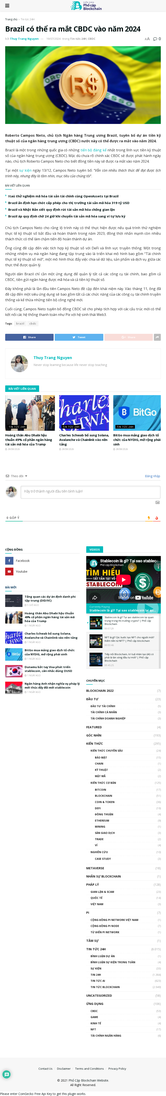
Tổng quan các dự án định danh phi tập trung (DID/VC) (50, 598)
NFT (93, 1029)
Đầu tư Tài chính (103, 706)
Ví (96, 845)
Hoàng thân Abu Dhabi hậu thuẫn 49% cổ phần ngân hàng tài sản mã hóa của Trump (28, 439)
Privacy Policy (117, 1069)
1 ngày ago (34, 625)
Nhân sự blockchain (103, 876)
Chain (99, 763)
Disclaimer (64, 1069)
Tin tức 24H (28, 19)
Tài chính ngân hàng (106, 1035)
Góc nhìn (93, 735)
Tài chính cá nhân (104, 712)
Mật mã (100, 776)
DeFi (98, 808)
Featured (94, 727)
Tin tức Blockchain (105, 987)
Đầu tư (92, 699)
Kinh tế (96, 1023)
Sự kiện (96, 968)
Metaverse (95, 868)
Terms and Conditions (89, 1069)
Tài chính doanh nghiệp (108, 718)
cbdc (32, 323)
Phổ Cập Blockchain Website (88, 1080)
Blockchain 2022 (99, 691)
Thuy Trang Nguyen (24, 39)
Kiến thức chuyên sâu (107, 750)
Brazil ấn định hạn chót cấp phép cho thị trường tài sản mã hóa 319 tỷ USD (68, 203)
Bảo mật (101, 757)
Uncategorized (99, 995)
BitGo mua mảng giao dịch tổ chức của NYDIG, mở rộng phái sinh (137, 439)
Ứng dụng (94, 1004)
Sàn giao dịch (105, 833)
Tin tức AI (98, 981)
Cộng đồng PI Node (105, 926)
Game (94, 1017)
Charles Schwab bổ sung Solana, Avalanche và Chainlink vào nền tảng (84, 439)
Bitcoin (100, 790)
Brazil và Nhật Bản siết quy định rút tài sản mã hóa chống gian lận (61, 209)
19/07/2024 (53, 39)
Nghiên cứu (99, 852)
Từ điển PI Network (105, 932)
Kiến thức (94, 743)
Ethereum (102, 820)
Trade (99, 839)
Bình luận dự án (103, 956)
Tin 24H (96, 975)
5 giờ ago (33, 605)
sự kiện (26, 170)
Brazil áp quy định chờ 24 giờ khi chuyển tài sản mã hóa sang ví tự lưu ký (66, 216)
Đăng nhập (152, 476)
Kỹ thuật (101, 770)
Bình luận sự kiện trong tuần (113, 962)
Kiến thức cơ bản (103, 783)
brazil (20, 323)
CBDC (91, 39)
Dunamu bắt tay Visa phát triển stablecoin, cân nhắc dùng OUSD (48, 669)
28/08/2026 (13, 449)
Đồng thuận (104, 814)
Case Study (103, 859)
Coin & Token (105, 802)
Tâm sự (92, 941)
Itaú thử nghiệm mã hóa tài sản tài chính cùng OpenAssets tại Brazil (63, 196)
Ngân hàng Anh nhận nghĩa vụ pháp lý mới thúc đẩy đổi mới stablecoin (52, 685)
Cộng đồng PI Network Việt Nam (114, 920)
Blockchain (103, 796)
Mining (100, 826)
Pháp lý (92, 884)
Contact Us (45, 1069)
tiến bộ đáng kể (94, 150)
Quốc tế (96, 898)
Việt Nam (97, 904)
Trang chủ (11, 19)
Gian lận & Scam (102, 892)
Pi (87, 913)
